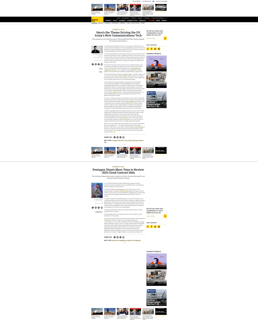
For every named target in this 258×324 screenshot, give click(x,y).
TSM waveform (124, 117)
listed (119, 123)
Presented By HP (150, 86)
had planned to (121, 189)
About (118, 18)
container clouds (127, 74)
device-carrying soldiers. (137, 127)
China (143, 23)
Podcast (133, 18)
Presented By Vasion (151, 69)
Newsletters (125, 18)
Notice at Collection (137, 1)
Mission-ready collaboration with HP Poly (155, 83)
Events (164, 20)
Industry (101, 23)
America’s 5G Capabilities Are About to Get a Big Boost (126, 240)
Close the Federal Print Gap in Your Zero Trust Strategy (156, 67)
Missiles (108, 23)
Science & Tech (132, 20)
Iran (128, 23)
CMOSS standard (129, 101)
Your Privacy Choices (147, 1)
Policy (115, 20)
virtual (119, 74)
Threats (108, 20)
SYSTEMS (151, 20)
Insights (140, 18)
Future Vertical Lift (114, 92)
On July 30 (107, 218)
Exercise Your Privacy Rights (161, 1)
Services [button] (142, 20)
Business (122, 20)
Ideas (158, 20)
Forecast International (157, 18)
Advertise (147, 18)
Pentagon (115, 23)
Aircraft (123, 23)
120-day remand (123, 191)
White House (135, 23)
